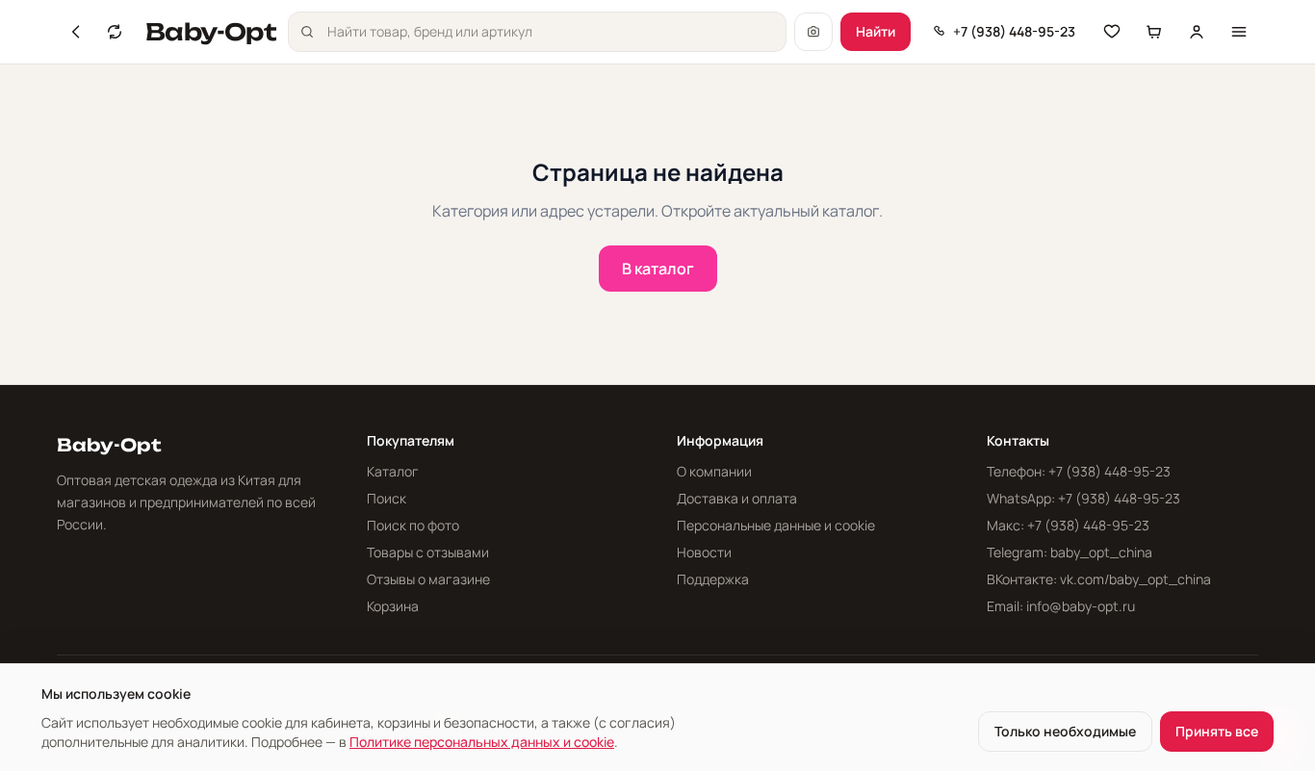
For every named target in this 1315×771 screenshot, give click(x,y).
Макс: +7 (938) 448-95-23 (1068, 525)
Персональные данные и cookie (776, 525)
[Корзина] (1154, 32)
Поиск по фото (413, 525)
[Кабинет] (1196, 32)
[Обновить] (114, 32)
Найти (875, 31)
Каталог (393, 471)
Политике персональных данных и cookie (481, 741)
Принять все (1216, 731)
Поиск (386, 498)
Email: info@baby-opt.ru (1061, 606)
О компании (714, 471)
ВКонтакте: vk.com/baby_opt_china (1099, 579)
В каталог (658, 268)
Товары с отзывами (428, 552)
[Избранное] (1112, 32)
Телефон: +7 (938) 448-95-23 (1079, 471)
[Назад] (76, 32)
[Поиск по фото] (813, 32)
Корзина (393, 606)
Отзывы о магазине (428, 579)
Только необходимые (1065, 731)
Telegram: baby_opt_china (1069, 552)
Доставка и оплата (737, 498)
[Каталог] (1239, 32)
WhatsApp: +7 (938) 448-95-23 (1083, 498)
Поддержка (713, 579)
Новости (704, 552)
